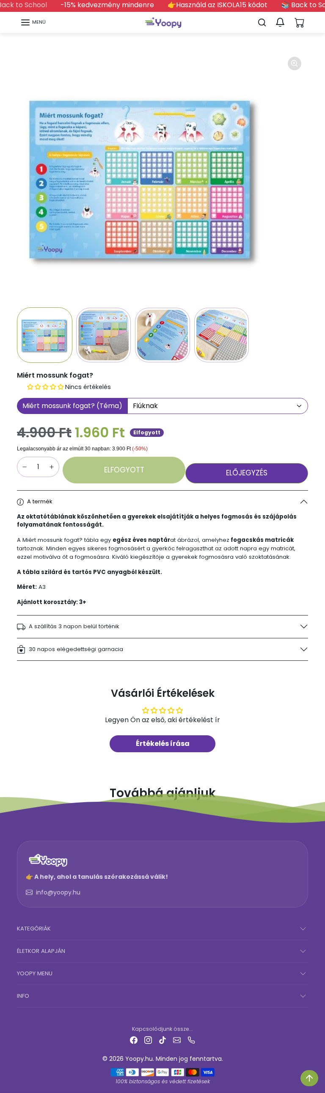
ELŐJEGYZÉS (246, 473)
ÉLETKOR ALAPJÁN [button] (41, 951)
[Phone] (191, 1040)
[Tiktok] (162, 1040)
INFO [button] (23, 996)
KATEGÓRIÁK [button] (34, 929)
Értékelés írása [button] (163, 743)
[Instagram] (148, 1040)
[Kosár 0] (299, 22)
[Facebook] (134, 1040)
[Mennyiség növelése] (51, 467)
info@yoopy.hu (58, 892)
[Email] (177, 1040)
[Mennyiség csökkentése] (24, 467)
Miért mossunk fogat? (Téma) (72, 406)
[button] (33, 22)
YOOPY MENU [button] (34, 973)
